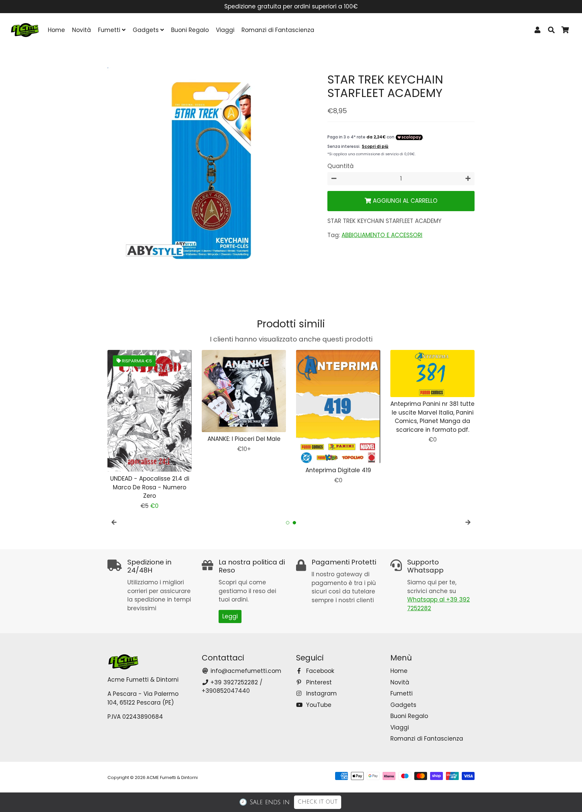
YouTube (317, 705)
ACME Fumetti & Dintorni (172, 777)
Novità (81, 30)
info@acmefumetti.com (245, 671)
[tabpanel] (149, 430)
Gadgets (146, 30)
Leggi (230, 616)
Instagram (320, 693)
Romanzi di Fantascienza (277, 30)
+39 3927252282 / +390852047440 (232, 686)
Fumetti (110, 30)
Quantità (340, 166)
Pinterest (318, 682)
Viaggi (225, 30)
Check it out (317, 802)
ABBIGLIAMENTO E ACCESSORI (382, 235)
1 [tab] (287, 522)
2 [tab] (294, 522)
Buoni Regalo (190, 30)
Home (56, 30)
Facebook (319, 671)
